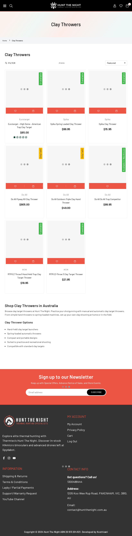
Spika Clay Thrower (107, 124)
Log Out (72, 441)
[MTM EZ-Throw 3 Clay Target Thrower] (66, 239)
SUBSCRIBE (96, 392)
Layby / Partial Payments (18, 487)
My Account (74, 424)
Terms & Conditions (15, 482)
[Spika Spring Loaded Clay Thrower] (66, 89)
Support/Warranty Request (19, 493)
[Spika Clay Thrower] (107, 89)
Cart (70, 435)
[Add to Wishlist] (15, 111)
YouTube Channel (13, 499)
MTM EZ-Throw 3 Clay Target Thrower (66, 274)
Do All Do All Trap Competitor (107, 199)
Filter (11, 63)
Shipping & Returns (14, 476)
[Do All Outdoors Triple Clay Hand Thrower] (66, 164)
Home (4, 41)
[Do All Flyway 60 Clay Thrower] (24, 164)
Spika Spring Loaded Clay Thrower (66, 124)
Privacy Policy (76, 430)
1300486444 (74, 481)
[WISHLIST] (121, 5)
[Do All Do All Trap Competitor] (107, 164)
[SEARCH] (11, 5)
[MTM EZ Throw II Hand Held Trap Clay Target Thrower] (24, 239)
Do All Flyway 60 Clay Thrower (24, 199)
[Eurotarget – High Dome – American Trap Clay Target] (24, 89)
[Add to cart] (33, 111)
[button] (5, 5)
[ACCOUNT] (115, 5)
